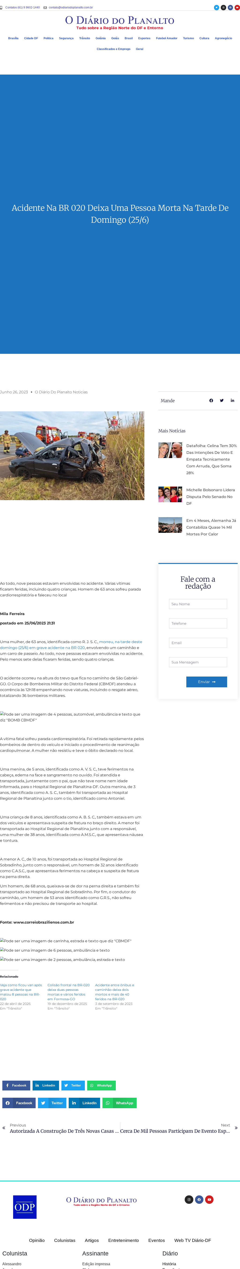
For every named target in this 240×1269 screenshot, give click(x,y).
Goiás (115, 38)
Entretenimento (123, 1240)
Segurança (66, 38)
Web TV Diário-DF (192, 1240)
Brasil (129, 38)
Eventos (156, 1240)
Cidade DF (31, 38)
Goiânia (101, 38)
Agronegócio (223, 38)
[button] (19, 1103)
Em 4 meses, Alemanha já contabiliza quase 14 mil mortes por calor (211, 527)
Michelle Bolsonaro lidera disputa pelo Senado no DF (210, 497)
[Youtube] (237, 7)
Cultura (204, 38)
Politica (48, 38)
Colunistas (64, 1240)
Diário (170, 1253)
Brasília (13, 38)
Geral (139, 49)
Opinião (37, 1240)
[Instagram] (223, 7)
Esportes (144, 38)
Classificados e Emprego (113, 49)
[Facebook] (230, 7)
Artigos (92, 1240)
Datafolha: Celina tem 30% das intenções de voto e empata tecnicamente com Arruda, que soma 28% (211, 459)
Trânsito (84, 38)
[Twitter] (216, 7)
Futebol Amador (166, 38)
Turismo (188, 38)
